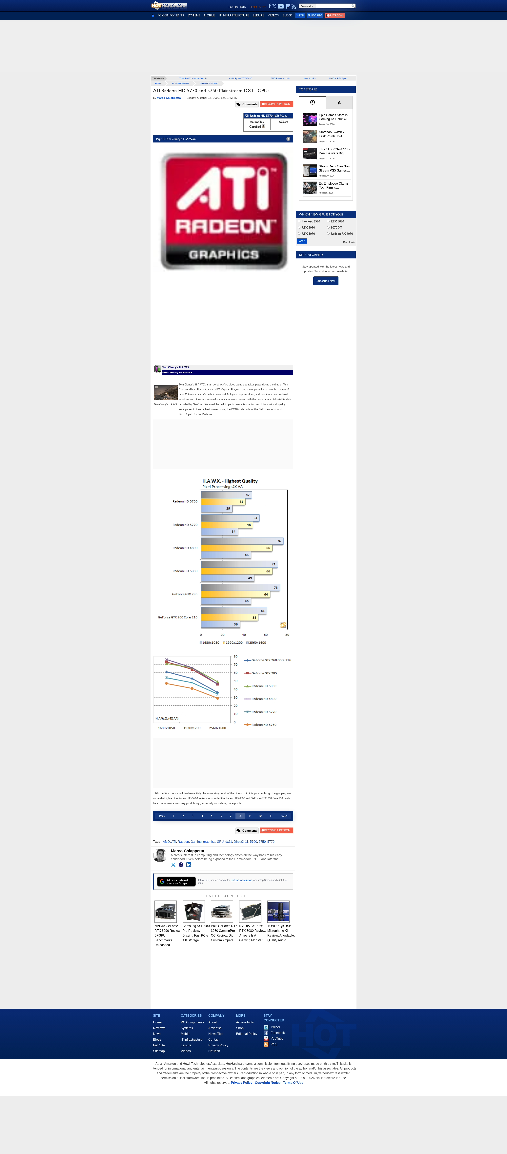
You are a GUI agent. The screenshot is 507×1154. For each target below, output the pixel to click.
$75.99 (283, 122)
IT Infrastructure (192, 1039)
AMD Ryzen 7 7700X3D (240, 78)
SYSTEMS (194, 15)
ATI (173, 841)
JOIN (243, 7)
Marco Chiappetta (187, 851)
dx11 (228, 841)
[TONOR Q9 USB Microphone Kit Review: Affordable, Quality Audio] (278, 911)
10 (260, 816)
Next (284, 816)
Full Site (159, 1045)
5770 (270, 841)
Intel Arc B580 (310, 221)
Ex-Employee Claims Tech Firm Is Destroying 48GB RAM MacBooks (334, 186)
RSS (274, 1044)
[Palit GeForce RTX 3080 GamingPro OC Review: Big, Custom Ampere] (222, 911)
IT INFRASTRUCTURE (234, 15)
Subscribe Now (325, 280)
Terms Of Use (293, 1082)
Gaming (196, 841)
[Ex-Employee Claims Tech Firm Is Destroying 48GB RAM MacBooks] (310, 188)
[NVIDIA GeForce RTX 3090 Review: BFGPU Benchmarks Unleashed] (165, 911)
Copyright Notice (267, 1082)
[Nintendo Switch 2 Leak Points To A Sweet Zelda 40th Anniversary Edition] (310, 136)
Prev (162, 816)
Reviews (159, 1028)
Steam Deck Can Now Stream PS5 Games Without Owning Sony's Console (334, 169)
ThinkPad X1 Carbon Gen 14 (193, 78)
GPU (220, 841)
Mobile (185, 1033)
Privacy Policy (218, 1045)
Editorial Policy (246, 1033)
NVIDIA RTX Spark (338, 78)
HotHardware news (241, 880)
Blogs (157, 1039)
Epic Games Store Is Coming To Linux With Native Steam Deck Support (334, 117)
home (158, 83)
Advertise (215, 1028)
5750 (262, 841)
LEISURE (258, 15)
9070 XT (336, 227)
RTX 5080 (337, 221)
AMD (166, 841)
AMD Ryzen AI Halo (280, 78)
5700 (253, 841)
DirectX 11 (241, 841)
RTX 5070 (308, 233)
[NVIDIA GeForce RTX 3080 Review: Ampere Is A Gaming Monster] (250, 911)
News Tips (215, 1033)
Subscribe (315, 15)
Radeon (183, 841)
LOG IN (233, 7)
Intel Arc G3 (309, 78)
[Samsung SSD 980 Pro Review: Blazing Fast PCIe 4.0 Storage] (194, 911)
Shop (300, 15)
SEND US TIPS (258, 7)
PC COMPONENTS (171, 15)
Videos (186, 1051)
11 (271, 816)
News (157, 1033)
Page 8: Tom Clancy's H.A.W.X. (176, 139)
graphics (209, 841)
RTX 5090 (308, 227)
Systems (187, 1028)
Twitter (275, 1027)
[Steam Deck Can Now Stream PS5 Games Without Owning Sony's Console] (310, 170)
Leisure (186, 1045)
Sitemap (159, 1051)
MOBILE (209, 15)
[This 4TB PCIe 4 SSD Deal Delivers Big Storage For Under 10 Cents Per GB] (310, 153)
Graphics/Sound (209, 83)
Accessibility (245, 1022)
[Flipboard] (288, 6)
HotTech (214, 1051)
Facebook (278, 1032)
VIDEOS (273, 15)
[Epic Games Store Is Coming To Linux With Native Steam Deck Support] (310, 119)
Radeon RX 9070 (341, 233)
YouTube (277, 1038)
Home (157, 1022)
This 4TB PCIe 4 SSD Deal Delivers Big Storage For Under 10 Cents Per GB (334, 152)
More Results (349, 242)
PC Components (180, 83)
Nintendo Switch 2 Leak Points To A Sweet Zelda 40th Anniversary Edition (332, 134)
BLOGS (287, 15)
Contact (213, 1039)
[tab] (312, 102)
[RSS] (294, 6)
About (212, 1022)
